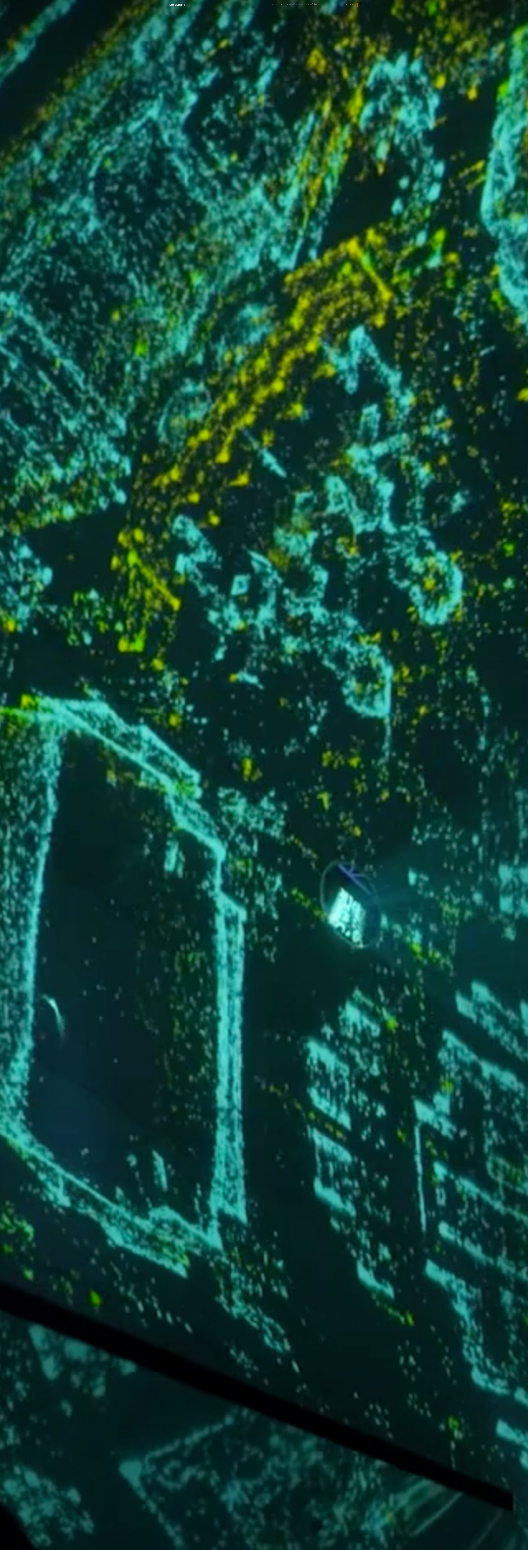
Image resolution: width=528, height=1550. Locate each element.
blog (337, 5)
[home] (177, 4)
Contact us (350, 5)
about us (326, 5)
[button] (292, 5)
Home (274, 5)
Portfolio (312, 5)
